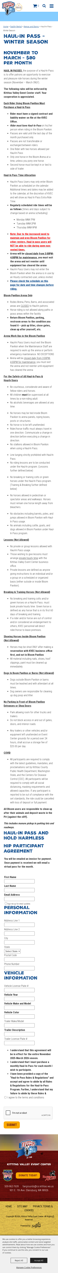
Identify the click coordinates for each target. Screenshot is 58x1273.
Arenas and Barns (31, 26)
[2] (49, 1175)
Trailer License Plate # (15, 1038)
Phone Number (11, 964)
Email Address (12, 894)
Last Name (10, 885)
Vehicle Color (11, 1012)
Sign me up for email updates (18, 904)
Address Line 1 (12, 920)
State (7, 947)
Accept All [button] (38, 1260)
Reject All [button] (19, 1260)
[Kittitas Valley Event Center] (12, 8)
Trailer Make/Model (14, 1021)
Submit (12, 1125)
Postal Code (10, 955)
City (6, 938)
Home (5, 26)
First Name (10, 877)
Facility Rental (16, 26)
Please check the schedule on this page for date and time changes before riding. (32, 284)
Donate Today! (28, 1175)
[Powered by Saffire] (36, 1225)
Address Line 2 (12, 929)
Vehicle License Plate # (16, 985)
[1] (7, 1175)
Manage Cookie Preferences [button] (29, 1267)
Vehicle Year (11, 994)
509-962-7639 (12, 1186)
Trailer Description (14, 1030)
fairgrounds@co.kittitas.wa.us (38, 1186)
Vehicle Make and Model (17, 1003)
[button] (44, 6)
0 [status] (38, 5)
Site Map (22, 1206)
